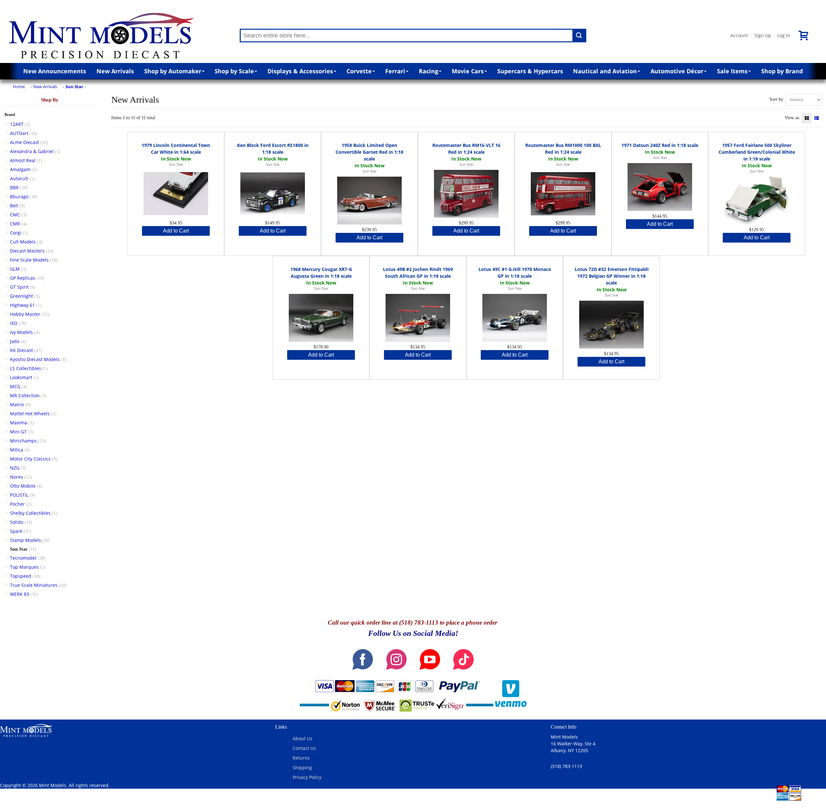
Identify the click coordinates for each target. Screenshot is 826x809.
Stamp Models (25, 540)
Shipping (302, 767)
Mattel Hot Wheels (30, 413)
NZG (14, 468)
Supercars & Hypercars (530, 71)
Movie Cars (468, 71)
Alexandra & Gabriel (32, 151)
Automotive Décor (676, 71)
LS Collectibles (25, 368)
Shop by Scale (234, 71)
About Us (302, 738)
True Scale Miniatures (33, 585)
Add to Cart (176, 230)
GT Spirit (19, 287)
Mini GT (18, 432)
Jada (14, 341)
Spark (16, 531)
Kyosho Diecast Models (35, 359)
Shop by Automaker (172, 71)
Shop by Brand (782, 71)
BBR (14, 187)
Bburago (19, 196)
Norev (16, 477)
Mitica (16, 450)
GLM (15, 269)
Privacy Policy (307, 777)
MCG (15, 386)
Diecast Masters (27, 251)
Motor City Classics (30, 459)
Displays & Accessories (300, 71)
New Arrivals (115, 71)
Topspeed (20, 576)
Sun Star (74, 86)
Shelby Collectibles (30, 513)
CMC (15, 215)
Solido (16, 522)
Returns (301, 758)
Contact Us (304, 748)
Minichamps (23, 441)
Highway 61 (22, 305)
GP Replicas (22, 278)
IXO (13, 323)
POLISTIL (19, 495)
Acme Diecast (24, 142)
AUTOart (19, 133)
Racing (428, 71)
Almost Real (22, 160)
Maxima (18, 423)
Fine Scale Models (29, 260)
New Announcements (54, 71)
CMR (15, 224)
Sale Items (732, 71)
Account (739, 35)
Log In (783, 35)
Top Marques (24, 567)
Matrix (17, 404)
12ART (17, 124)
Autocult (19, 178)
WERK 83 (19, 594)
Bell (14, 205)
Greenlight (21, 296)
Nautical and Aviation (605, 71)
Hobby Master (25, 314)
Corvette (359, 71)
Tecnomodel (23, 558)
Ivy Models (21, 332)
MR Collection (25, 395)
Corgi (15, 233)
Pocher (17, 504)
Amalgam (20, 169)
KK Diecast (21, 350)
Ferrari (395, 71)
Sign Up (762, 35)
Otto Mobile (22, 486)
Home (19, 86)
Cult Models (23, 242)
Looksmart (21, 377)
